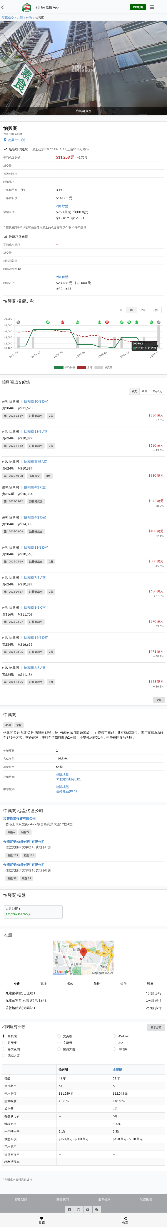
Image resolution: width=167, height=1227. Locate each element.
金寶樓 (12, 1036)
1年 (120, 310)
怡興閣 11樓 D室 (36, 547)
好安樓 (12, 1042)
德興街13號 (16, 140)
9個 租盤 (62, 277)
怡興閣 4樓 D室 (35, 517)
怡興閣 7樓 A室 (35, 577)
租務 (144, 391)
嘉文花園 (14, 1049)
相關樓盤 (62, 775)
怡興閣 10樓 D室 (36, 401)
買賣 (134, 391)
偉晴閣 (122, 1049)
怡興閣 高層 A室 (35, 461)
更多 (159, 699)
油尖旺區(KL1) (66, 791)
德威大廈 (14, 1055)
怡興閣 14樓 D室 (36, 637)
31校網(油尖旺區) (69, 779)
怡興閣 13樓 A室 (36, 431)
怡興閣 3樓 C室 (35, 607)
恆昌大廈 (69, 1049)
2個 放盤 (62, 206)
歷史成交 (157, 391)
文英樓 (67, 1036)
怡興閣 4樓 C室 (35, 487)
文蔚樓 (67, 1042)
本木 (121, 1042)
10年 (142, 310)
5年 (131, 310)
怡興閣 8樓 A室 (35, 668)
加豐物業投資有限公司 (19, 818)
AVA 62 (123, 1036)
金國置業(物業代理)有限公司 (24, 841)
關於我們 (63, 1199)
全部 (155, 310)
